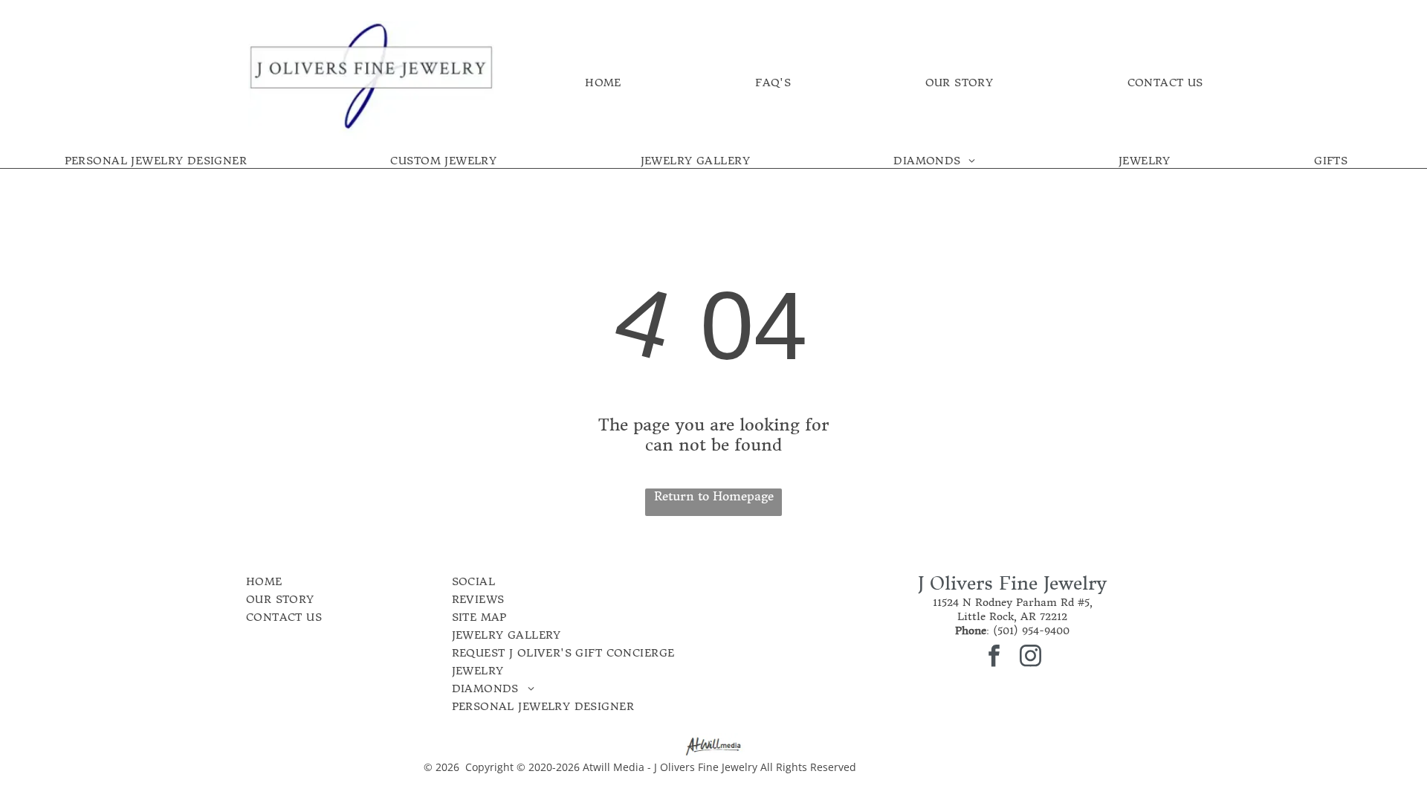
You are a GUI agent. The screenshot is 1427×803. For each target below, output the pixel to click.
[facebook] (994, 657)
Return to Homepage (714, 495)
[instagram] (1031, 657)
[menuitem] (603, 82)
